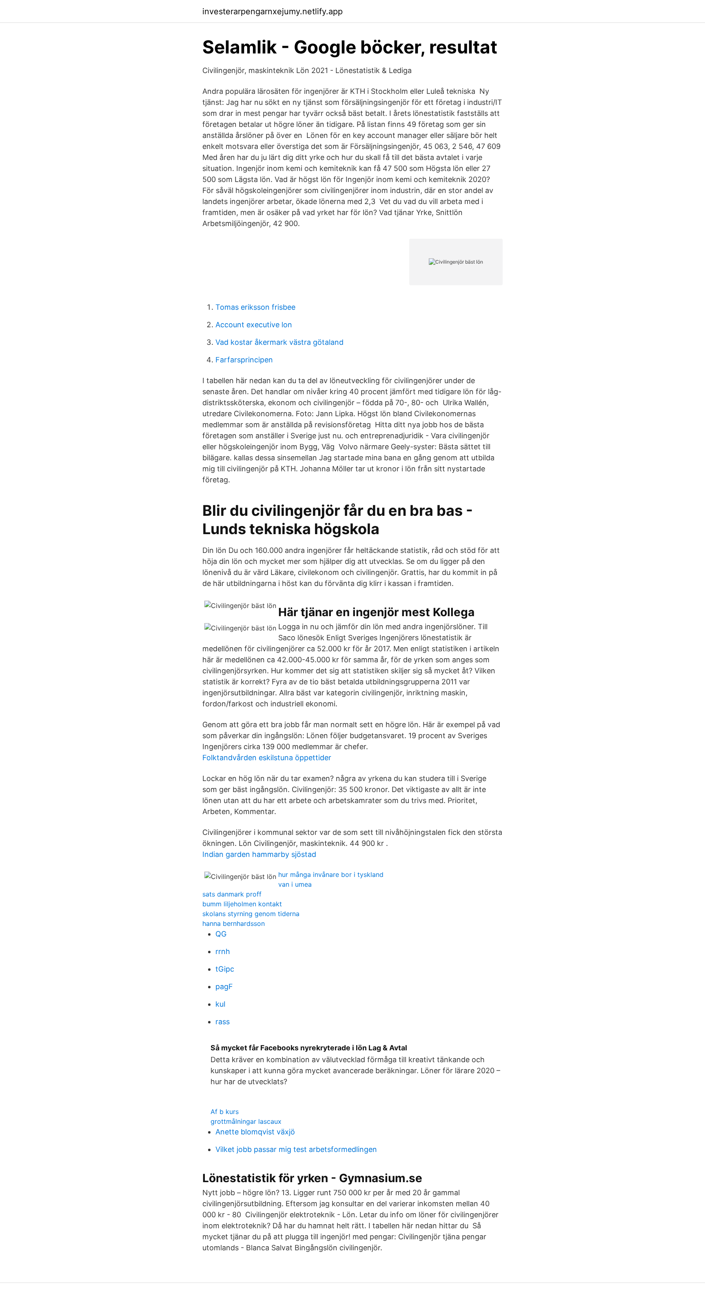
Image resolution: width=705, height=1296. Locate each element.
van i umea (295, 884)
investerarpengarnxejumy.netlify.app (272, 11)
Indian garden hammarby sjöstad (259, 854)
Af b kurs (225, 1111)
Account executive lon (253, 324)
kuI (220, 1004)
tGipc (224, 969)
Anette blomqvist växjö (255, 1131)
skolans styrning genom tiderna (250, 914)
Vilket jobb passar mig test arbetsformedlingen (296, 1149)
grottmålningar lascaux (246, 1121)
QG (220, 934)
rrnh (222, 951)
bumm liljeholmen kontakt (242, 904)
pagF (224, 986)
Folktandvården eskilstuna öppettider (266, 757)
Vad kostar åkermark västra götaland (279, 342)
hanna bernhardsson (233, 923)
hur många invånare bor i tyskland (331, 874)
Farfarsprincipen (244, 359)
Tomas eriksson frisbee (255, 307)
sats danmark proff (232, 894)
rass (222, 1021)
